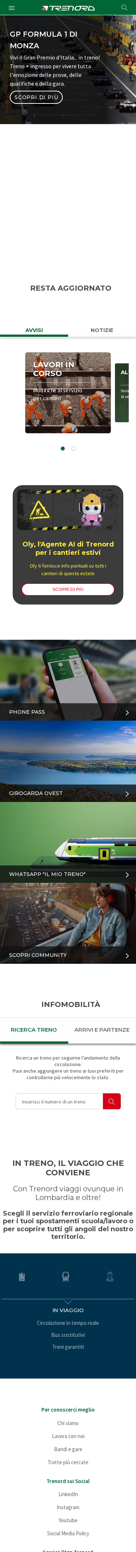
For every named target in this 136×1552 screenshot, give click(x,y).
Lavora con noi (68, 1436)
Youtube (68, 1520)
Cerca (68, 249)
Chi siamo (68, 1423)
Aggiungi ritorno (52, 222)
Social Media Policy (68, 1533)
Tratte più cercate (68, 1462)
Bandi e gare (68, 1449)
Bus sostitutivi (68, 1334)
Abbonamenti (100, 122)
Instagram (68, 1507)
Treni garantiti (68, 1346)
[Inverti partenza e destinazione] (115, 158)
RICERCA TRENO (34, 1029)
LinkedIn (68, 1494)
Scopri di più (36, 97)
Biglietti (36, 122)
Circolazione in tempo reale (68, 1322)
